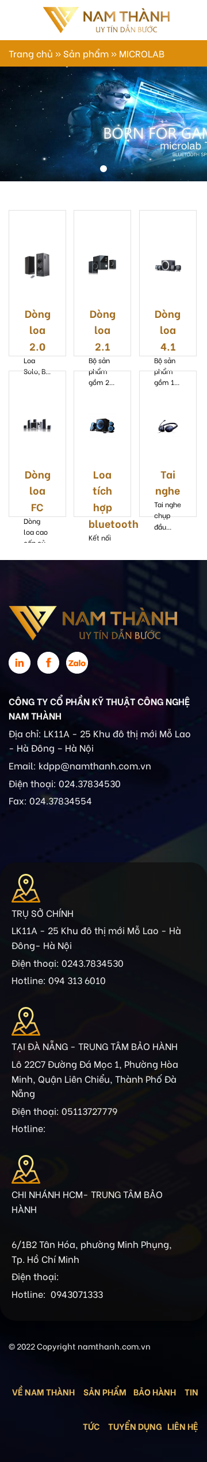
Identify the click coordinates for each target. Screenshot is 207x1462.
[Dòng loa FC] (37, 426)
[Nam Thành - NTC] (106, 20)
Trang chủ (31, 53)
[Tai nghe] (168, 426)
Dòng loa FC (38, 490)
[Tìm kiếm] (182, 20)
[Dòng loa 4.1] (168, 265)
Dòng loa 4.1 (168, 329)
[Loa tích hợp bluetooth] (102, 426)
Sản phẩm (86, 53)
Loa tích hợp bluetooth (102, 498)
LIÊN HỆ (182, 1426)
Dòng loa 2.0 (38, 329)
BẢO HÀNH (155, 1391)
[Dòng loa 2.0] (37, 265)
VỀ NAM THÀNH (43, 1391)
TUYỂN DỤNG (135, 1426)
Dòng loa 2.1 (103, 329)
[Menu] (15, 20)
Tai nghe (167, 482)
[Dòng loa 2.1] (102, 265)
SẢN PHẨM (104, 1391)
